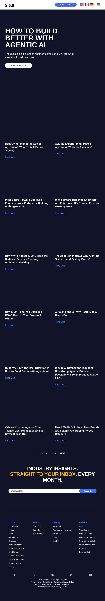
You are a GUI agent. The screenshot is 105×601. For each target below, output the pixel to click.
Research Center (85, 534)
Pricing (11, 567)
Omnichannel (13, 537)
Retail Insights (13, 552)
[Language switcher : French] (87, 4)
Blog (81, 526)
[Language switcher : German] (92, 4)
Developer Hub (84, 552)
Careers (55, 537)
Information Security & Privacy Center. (52, 587)
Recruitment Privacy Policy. (64, 582)
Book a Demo (66, 4)
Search (11, 530)
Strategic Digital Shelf (16, 548)
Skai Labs (36, 530)
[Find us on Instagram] (71, 574)
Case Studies (84, 530)
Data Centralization (15, 545)
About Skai (56, 526)
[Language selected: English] (88, 4)
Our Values (56, 534)
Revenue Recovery (15, 563)
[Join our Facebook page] (15, 574)
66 (56, 453)
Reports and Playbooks (88, 537)
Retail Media (13, 526)
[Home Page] (9, 5)
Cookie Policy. (48, 582)
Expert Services (39, 526)
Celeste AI (12, 541)
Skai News (56, 541)
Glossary (82, 548)
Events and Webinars (87, 545)
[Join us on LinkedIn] (52, 574)
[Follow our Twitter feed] (34, 574)
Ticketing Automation (16, 560)
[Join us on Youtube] (90, 574)
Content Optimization (16, 556)
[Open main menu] (98, 4)
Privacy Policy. (36, 582)
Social (10, 534)
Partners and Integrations (61, 530)
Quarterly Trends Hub (87, 541)
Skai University (38, 534)
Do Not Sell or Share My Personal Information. (52, 584)
